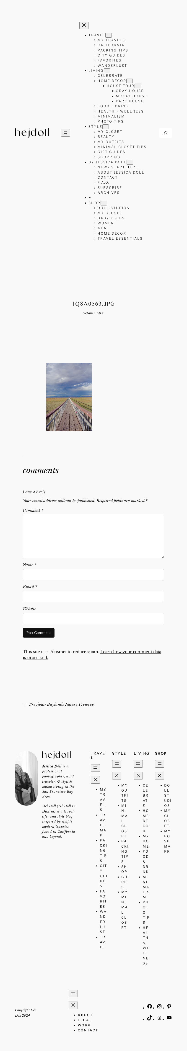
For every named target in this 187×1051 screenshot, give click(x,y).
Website (29, 609)
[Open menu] (65, 133)
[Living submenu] (107, 70)
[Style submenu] (105, 126)
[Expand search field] (165, 133)
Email (30, 586)
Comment (33, 510)
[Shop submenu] (104, 203)
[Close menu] (83, 25)
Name (29, 565)
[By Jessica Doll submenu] (130, 162)
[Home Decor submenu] (129, 81)
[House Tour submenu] (138, 86)
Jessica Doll (52, 766)
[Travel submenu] (108, 35)
